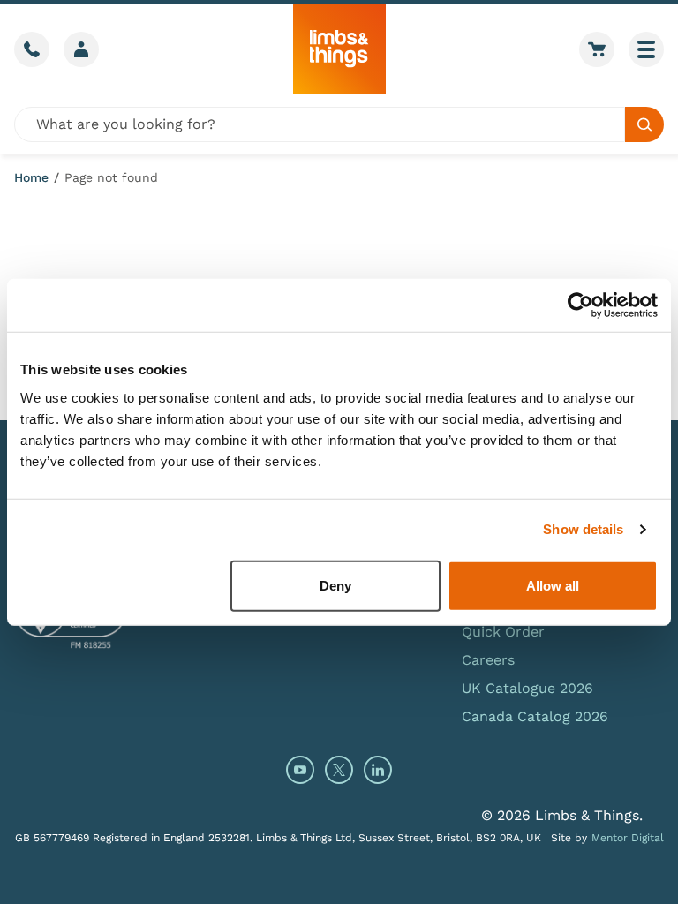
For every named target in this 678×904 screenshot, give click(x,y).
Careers (488, 660)
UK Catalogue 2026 (527, 688)
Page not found (111, 177)
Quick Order (503, 631)
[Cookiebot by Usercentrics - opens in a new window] (580, 305)
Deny (335, 584)
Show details (583, 529)
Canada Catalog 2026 (535, 716)
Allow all (552, 584)
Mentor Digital (627, 838)
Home (31, 177)
